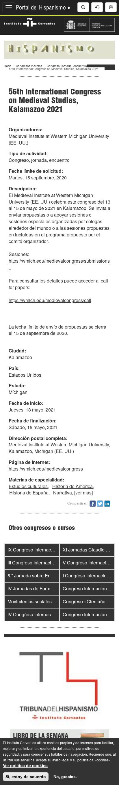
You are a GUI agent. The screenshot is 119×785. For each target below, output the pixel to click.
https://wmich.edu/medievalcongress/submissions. (59, 264)
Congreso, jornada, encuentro (67, 66)
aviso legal (60, 759)
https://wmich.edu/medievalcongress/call (50, 300)
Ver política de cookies (25, 765)
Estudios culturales (28, 486)
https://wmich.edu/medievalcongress (46, 468)
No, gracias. (65, 776)
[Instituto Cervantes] (29, 21)
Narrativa (62, 492)
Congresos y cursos (29, 66)
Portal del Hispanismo (41, 8)
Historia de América (72, 486)
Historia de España (29, 492)
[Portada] (59, 49)
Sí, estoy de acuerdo (25, 776)
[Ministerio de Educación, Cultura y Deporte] (89, 24)
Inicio (7, 66)
